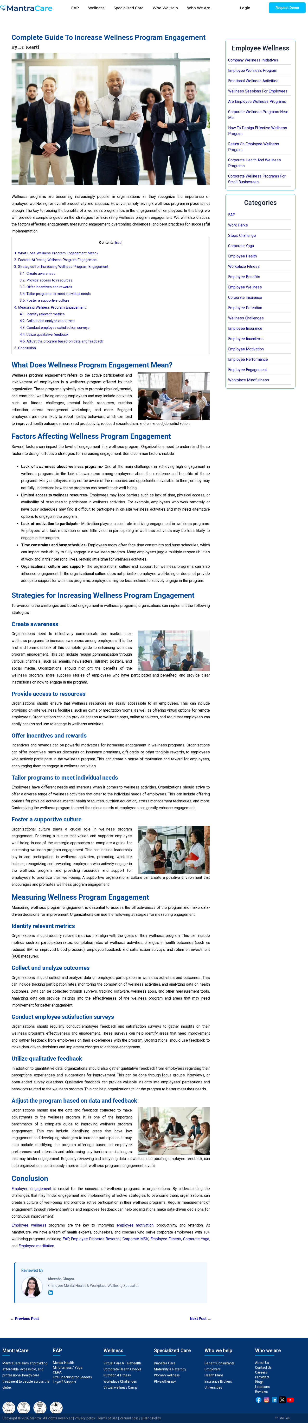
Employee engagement (31, 1188)
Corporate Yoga (241, 246)
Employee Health (242, 256)
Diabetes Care (164, 1363)
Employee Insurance (245, 328)
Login (245, 8)
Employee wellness (29, 1225)
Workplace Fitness (244, 266)
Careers (261, 1372)
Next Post (200, 1319)
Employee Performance (248, 359)
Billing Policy (151, 1418)
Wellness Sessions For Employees (258, 91)
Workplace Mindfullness (248, 380)
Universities (213, 1387)
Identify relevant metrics (42, 314)
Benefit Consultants (220, 1363)
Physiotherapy (165, 1381)
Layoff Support (64, 1382)
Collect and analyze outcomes (47, 321)
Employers (213, 1369)
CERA (57, 1372)
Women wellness (167, 1375)
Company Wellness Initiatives (253, 60)
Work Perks (238, 225)
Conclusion (25, 348)
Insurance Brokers (218, 1381)
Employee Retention (245, 307)
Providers (262, 1377)
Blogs (259, 1382)
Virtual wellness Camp (120, 1387)
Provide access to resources (46, 280)
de (282, 1418)
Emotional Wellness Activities (253, 81)
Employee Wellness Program (252, 70)
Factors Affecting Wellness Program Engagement (55, 260)
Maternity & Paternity (170, 1369)
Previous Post (24, 1319)
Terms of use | (108, 1418)
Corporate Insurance (245, 297)
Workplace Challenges (120, 1381)
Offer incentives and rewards (46, 287)
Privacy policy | (86, 1418)
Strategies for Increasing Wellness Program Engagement (61, 266)
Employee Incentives (245, 338)
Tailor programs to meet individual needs (55, 294)
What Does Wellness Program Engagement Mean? (56, 253)
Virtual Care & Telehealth (122, 1363)
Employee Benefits (244, 277)
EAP (75, 8)
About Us (262, 1363)
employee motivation (135, 1225)
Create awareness (37, 273)
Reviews (261, 1391)
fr (276, 1418)
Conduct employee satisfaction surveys (55, 327)
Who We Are (198, 8)
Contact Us (263, 1367)
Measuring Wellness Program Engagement (50, 307)
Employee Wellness (245, 287)
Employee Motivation (246, 349)
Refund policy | (131, 1418)
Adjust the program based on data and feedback (61, 341)
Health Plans (214, 1375)
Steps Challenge (242, 235)
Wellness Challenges (246, 318)
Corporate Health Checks (122, 1369)
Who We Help (165, 8)
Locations (262, 1387)
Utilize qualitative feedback (44, 334)
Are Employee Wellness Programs (257, 101)
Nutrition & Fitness (117, 1375)
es (288, 1418)
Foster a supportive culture (44, 300)
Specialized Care (128, 8)
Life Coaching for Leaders (72, 1377)
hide (118, 242)
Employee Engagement (247, 369)
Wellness (96, 8)
